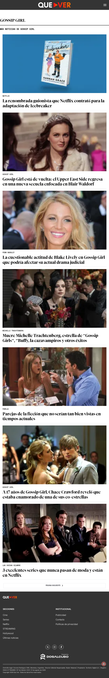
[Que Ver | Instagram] (54, 647)
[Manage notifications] (103, 664)
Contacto (60, 619)
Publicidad (61, 615)
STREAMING (9, 628)
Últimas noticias (10, 637)
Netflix (6, 624)
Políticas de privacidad (67, 624)
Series (6, 619)
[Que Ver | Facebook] (61, 647)
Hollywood (8, 633)
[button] (104, 5)
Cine (5, 615)
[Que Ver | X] (48, 647)
